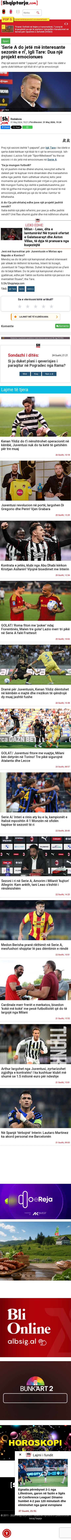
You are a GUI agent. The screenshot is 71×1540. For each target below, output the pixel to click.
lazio (21, 289)
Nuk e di (49, 374)
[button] (6, 1533)
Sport (6, 41)
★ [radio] (19, 306)
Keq (36, 374)
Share (6, 127)
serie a (30, 289)
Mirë (25, 374)
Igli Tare (51, 147)
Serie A (52, 159)
